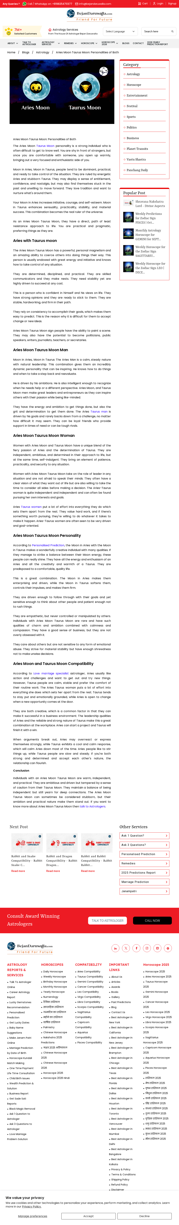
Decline (144, 1216)
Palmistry (49, 1027)
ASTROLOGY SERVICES (48, 43)
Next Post (19, 827)
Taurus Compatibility (90, 976)
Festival (132, 106)
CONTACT (138, 43)
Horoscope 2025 (155, 971)
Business (133, 138)
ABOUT (11, 43)
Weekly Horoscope (54, 976)
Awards (115, 987)
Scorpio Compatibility (90, 1007)
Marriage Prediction (135, 882)
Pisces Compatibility (89, 1042)
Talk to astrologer (107, 920)
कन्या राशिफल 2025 (156, 1108)
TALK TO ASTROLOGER (29, 43)
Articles (115, 982)
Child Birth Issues (19, 1078)
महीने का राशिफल (53, 1017)
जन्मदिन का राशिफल (54, 1012)
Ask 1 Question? (132, 835)
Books (114, 992)
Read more (18, 871)
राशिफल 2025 (153, 1078)
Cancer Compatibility (90, 986)
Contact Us (118, 1012)
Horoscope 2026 (53, 1073)
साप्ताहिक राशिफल (53, 1007)
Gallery (115, 997)
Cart (145, 3)
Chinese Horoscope (55, 1032)
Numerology (50, 997)
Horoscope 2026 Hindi (56, 1078)
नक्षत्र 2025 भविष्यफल (55, 1047)
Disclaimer (117, 1189)
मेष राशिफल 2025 (155, 1083)
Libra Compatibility (88, 1002)
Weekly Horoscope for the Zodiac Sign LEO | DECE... (150, 268)
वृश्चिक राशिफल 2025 (157, 1118)
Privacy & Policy (120, 1169)
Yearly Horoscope (54, 992)
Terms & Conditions (123, 1174)
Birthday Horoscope (55, 981)
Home (11, 52)
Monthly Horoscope (55, 986)
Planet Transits (137, 149)
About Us (116, 977)
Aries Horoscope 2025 (158, 976)
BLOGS (125, 43)
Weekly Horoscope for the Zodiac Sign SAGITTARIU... (150, 251)
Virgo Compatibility (89, 997)
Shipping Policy (120, 1179)
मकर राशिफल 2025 (156, 1128)
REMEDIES (69, 43)
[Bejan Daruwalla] (89, 15)
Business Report (18, 1093)
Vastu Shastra (136, 159)
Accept (88, 1216)
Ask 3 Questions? (133, 845)
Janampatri (129, 891)
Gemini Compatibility (90, 981)
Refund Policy (119, 1184)
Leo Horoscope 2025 (157, 1012)
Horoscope (134, 85)
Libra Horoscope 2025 (158, 1022)
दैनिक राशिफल (51, 1002)
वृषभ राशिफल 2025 (156, 1088)
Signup (172, 3)
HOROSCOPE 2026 (108, 43)
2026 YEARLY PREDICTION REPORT (157, 43)
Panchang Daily (137, 170)
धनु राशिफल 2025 (155, 1123)
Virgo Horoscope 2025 (158, 1017)
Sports (131, 117)
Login (160, 3)
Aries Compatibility (88, 971)
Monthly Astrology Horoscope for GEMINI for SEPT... (148, 235)
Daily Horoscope (53, 971)
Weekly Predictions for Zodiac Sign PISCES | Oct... (148, 218)
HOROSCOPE (87, 43)
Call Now (152, 920)
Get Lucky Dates (19, 1022)
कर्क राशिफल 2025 (156, 1098)
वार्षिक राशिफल (51, 1022)
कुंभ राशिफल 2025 (155, 1134)
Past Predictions (121, 1002)
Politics (132, 127)
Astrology (42, 52)
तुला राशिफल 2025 (155, 1113)
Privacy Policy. (31, 1207)
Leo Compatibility (88, 992)
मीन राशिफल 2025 (155, 1139)
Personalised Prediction (138, 854)
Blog (113, 1007)
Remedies (128, 863)
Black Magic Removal (22, 1109)
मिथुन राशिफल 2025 (156, 1093)
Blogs (25, 52)
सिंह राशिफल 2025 (155, 1103)
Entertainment (137, 95)
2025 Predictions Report (138, 872)
